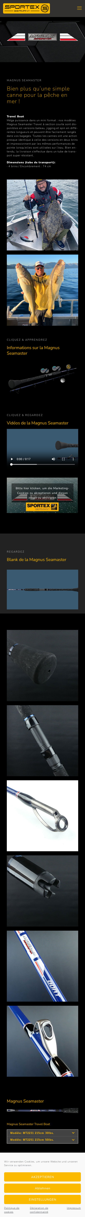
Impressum (74, 1208)
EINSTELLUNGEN (42, 1200)
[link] (42, 665)
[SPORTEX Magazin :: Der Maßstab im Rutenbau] (26, 8)
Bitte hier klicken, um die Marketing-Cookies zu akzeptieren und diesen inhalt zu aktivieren (42, 493)
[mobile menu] (79, 8)
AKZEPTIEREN (42, 1177)
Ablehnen (42, 1188)
